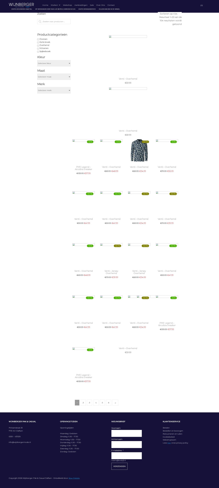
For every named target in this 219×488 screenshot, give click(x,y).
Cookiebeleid (169, 437)
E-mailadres (116, 450)
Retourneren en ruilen (172, 434)
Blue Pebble (74, 478)
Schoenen (44, 48)
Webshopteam (169, 440)
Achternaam (116, 439)
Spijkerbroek (45, 51)
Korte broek (45, 42)
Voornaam (116, 428)
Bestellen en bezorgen (173, 431)
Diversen (43, 39)
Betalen (166, 428)
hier (169, 443)
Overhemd (44, 45)
